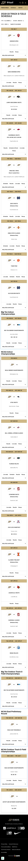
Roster (20, 7)
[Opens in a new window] (9, 828)
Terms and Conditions (6, 846)
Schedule (13, 7)
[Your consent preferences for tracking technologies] (2, 858)
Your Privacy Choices (5, 849)
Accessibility (4, 852)
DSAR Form (14, 846)
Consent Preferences (13, 844)
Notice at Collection (16, 849)
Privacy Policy (4, 844)
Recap (16, 51)
